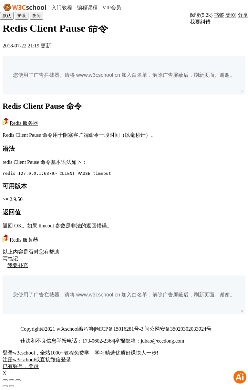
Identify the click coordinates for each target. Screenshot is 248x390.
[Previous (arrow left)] (5, 386)
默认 (7, 15)
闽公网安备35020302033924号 (178, 329)
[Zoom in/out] (18, 380)
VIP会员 (111, 7)
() (230, 15)
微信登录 (60, 359)
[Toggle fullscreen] (11, 380)
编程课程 (87, 7)
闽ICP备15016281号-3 (119, 329)
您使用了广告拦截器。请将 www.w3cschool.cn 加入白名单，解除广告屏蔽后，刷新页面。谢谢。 (124, 75)
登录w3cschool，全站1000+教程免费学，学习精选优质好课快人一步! (80, 352)
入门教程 (61, 7)
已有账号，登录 (21, 366)
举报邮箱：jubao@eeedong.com (149, 341)
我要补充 (17, 265)
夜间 (36, 15)
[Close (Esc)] (5, 380)
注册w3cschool (19, 359)
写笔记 (10, 258)
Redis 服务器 (24, 123)
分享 (243, 15)
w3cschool (67, 329)
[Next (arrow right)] (11, 386)
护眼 (21, 15)
